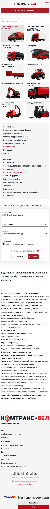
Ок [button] (33, 507)
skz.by (23, 423)
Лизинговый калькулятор (12, 445)
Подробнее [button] (33, 503)
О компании (6, 441)
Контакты (5, 459)
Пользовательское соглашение (25, 481)
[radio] (5, 244)
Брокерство (6, 452)
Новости (5, 448)
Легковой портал (8, 456)
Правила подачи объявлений (13, 466)
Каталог (4, 438)
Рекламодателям (8, 463)
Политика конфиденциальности (25, 477)
